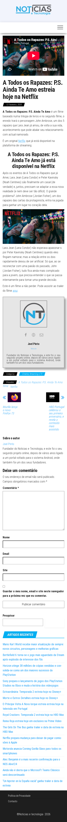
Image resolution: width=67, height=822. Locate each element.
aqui (15, 290)
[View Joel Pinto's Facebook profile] (26, 335)
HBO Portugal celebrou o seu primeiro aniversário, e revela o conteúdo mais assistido (56, 418)
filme (5, 386)
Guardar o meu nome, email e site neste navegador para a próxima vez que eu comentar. (33, 594)
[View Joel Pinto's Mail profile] (41, 335)
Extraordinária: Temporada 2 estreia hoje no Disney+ (32, 691)
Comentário (11, 488)
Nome (6, 537)
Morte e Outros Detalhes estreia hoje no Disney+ (30, 698)
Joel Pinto (8, 444)
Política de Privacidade (19, 795)
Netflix (21, 141)
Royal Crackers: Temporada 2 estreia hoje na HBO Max (33, 715)
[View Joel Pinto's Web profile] (34, 335)
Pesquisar (9, 615)
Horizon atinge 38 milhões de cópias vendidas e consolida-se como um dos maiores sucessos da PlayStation (32, 670)
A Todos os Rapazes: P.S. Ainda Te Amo (40, 382)
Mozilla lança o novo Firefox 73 (10, 410)
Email (6, 553)
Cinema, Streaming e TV (32, 374)
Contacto (12, 801)
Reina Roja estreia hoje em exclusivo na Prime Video (32, 721)
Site (5, 570)
